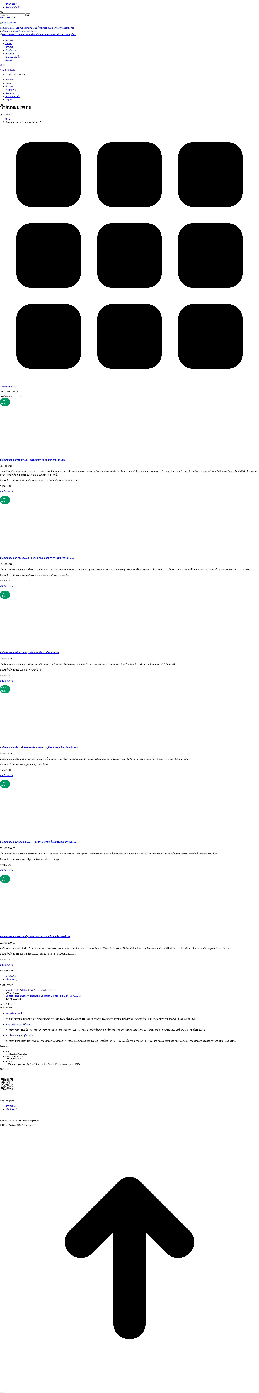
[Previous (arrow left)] (1, 1392)
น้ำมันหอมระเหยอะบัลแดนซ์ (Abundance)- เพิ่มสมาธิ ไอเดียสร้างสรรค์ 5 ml (35, 936)
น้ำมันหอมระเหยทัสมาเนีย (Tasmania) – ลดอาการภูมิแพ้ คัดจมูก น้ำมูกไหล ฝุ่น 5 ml (39, 747)
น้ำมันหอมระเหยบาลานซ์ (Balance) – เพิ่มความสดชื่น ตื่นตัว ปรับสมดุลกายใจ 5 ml (38, 842)
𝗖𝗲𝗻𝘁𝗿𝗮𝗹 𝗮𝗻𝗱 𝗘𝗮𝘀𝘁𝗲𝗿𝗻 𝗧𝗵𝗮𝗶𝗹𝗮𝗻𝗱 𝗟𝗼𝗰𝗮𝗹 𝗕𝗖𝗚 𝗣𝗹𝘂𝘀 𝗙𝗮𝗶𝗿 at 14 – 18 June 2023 (43, 996)
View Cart (4, 70)
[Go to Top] (129, 1387)
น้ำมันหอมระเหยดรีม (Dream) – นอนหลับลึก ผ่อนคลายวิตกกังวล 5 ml (32, 460)
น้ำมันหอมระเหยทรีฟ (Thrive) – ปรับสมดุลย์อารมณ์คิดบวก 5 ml (29, 652)
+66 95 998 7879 (7, 17)
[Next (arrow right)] (4, 1392)
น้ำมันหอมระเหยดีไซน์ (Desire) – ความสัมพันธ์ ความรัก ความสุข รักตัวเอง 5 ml (37, 558)
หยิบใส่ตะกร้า (6, 491)
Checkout (13, 70)
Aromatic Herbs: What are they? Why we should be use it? (30, 990)
